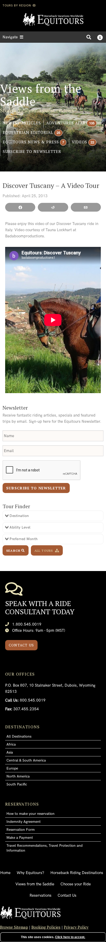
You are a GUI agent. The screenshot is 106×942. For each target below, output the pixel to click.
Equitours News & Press (31, 141)
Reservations (40, 895)
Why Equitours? (30, 872)
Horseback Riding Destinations (76, 872)
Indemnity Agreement (23, 821)
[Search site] (88, 37)
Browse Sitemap (14, 927)
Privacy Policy (76, 927)
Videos (79, 141)
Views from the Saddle (34, 884)
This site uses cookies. (53, 937)
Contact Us (21, 645)
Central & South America (26, 760)
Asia (9, 752)
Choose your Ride (75, 884)
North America (18, 776)
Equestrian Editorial (28, 132)
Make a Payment (19, 837)
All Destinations (18, 736)
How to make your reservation (30, 813)
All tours (44, 550)
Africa (11, 744)
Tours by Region (17, 5)
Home (5, 872)
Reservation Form (20, 829)
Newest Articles (22, 122)
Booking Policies (45, 927)
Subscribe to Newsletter (32, 151)
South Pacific (16, 784)
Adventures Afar (66, 122)
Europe (12, 768)
